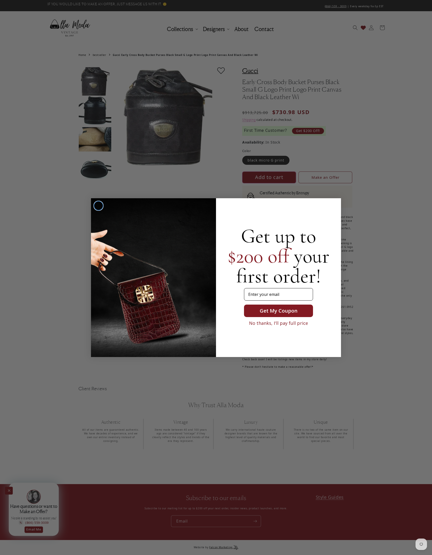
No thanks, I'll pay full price (278, 323)
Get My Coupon (279, 310)
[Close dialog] (98, 205)
